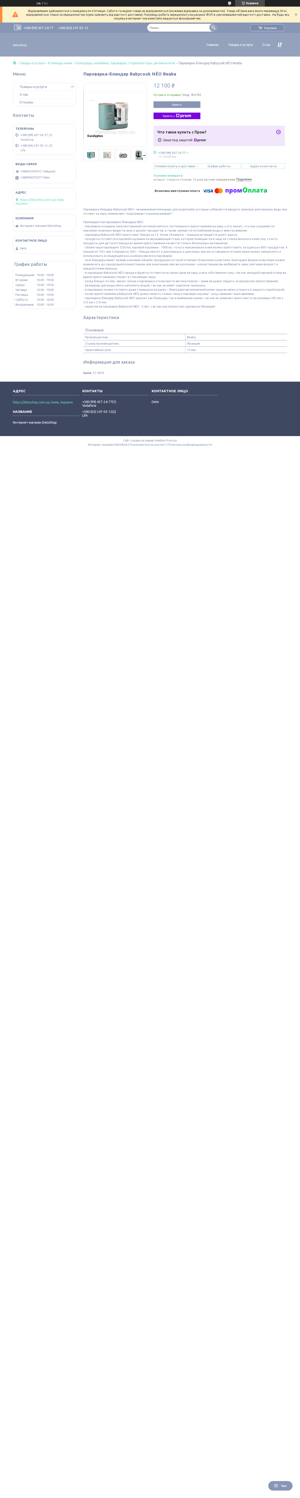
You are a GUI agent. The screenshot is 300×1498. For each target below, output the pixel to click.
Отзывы (26, 102)
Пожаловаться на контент (148, 444)
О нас (266, 45)
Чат (284, 1486)
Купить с (169, 116)
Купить (177, 104)
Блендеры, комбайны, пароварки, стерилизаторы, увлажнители (125, 63)
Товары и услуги (240, 45)
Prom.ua (171, 440)
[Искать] (213, 27)
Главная (212, 45)
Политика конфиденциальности (190, 444)
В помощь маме (60, 63)
